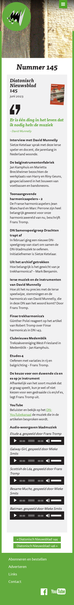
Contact (14, 581)
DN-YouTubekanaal (31, 412)
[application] (37, 441)
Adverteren (17, 566)
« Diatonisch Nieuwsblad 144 (37, 539)
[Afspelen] (15, 441)
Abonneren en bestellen (27, 559)
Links (12, 574)
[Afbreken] (48, 441)
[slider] (56, 440)
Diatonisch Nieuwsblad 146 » (37, 545)
